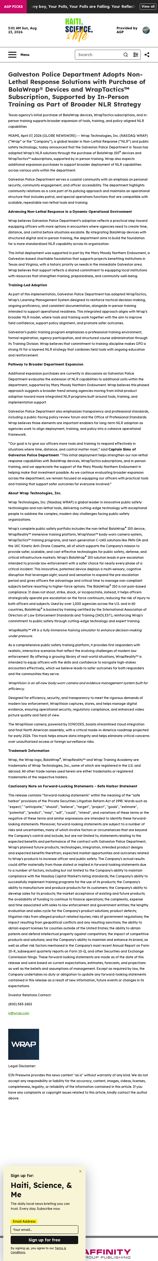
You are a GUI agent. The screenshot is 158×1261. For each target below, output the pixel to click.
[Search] (126, 54)
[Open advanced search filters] (136, 54)
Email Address (24, 1221)
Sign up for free (44, 1239)
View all (148, 6)
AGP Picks (13, 7)
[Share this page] (147, 55)
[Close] (80, 1171)
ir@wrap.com (18, 1013)
